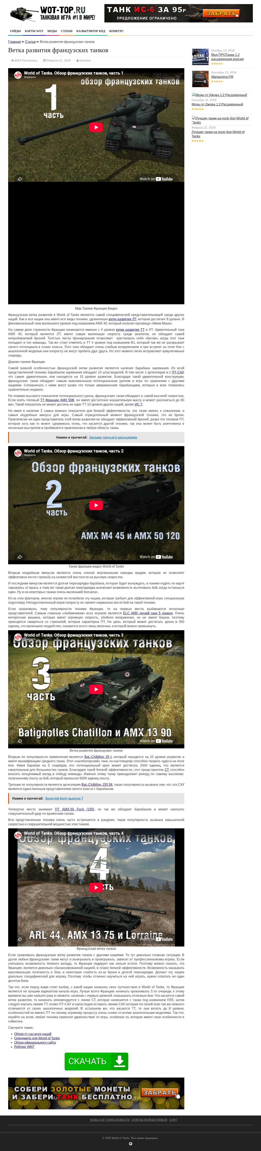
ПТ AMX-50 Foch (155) (74, 809)
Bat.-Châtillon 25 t (98, 757)
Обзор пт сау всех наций (32, 1034)
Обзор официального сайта (35, 1042)
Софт (173, 1119)
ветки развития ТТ (130, 329)
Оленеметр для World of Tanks (37, 1038)
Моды (52, 31)
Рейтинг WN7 (24, 1047)
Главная (14, 41)
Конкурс (116, 31)
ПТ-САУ (178, 372)
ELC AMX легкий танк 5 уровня (148, 613)
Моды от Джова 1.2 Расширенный (217, 104)
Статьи (66, 31)
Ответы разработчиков (149, 1119)
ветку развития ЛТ (122, 319)
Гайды (15, 31)
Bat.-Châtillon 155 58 (97, 784)
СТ (167, 769)
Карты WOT (34, 31)
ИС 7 (138, 404)
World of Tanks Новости (109, 1119)
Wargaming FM (222, 77)
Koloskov (85, 60)
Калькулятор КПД (90, 31)
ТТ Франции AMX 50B (57, 400)
